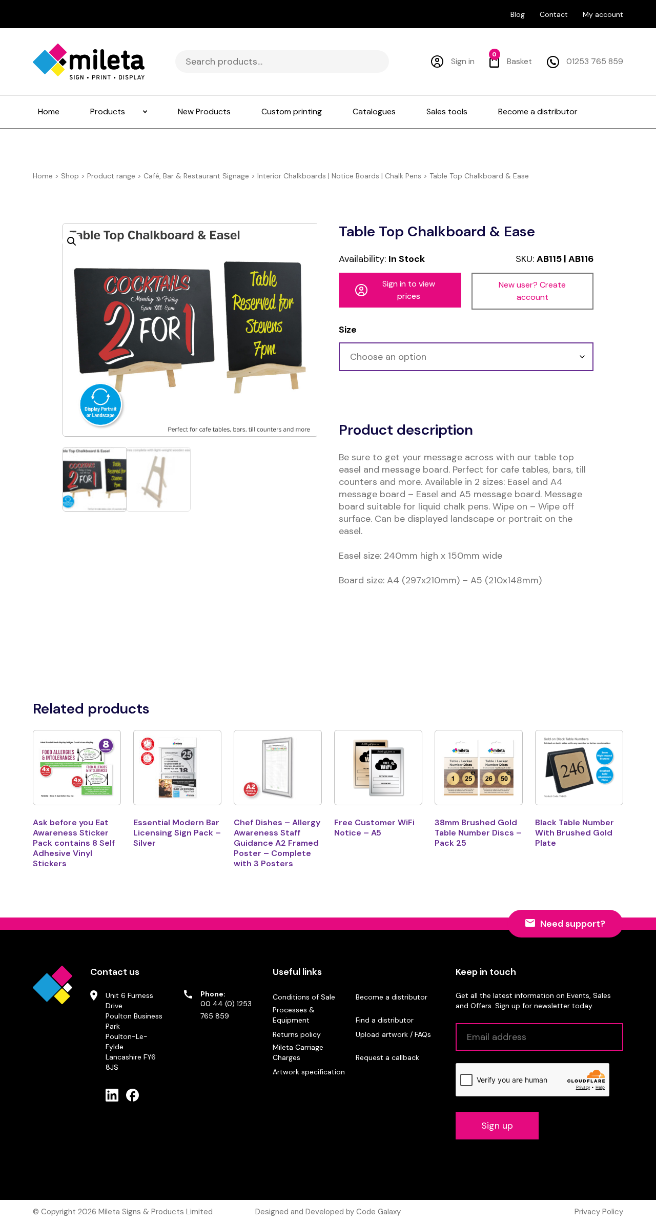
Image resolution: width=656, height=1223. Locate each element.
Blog (517, 14)
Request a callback (387, 1057)
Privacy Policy (599, 1212)
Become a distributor (391, 997)
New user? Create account (532, 290)
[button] (72, 241)
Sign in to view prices (408, 289)
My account (603, 14)
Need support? (572, 924)
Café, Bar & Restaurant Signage (196, 175)
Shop (70, 175)
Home (43, 175)
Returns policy (297, 1034)
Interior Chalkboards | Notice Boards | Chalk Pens (339, 175)
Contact (554, 14)
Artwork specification (309, 1071)
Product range (111, 175)
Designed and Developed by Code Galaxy (328, 1212)
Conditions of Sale (304, 997)
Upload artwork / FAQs (393, 1034)
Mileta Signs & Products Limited (155, 1212)
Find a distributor (385, 1020)
